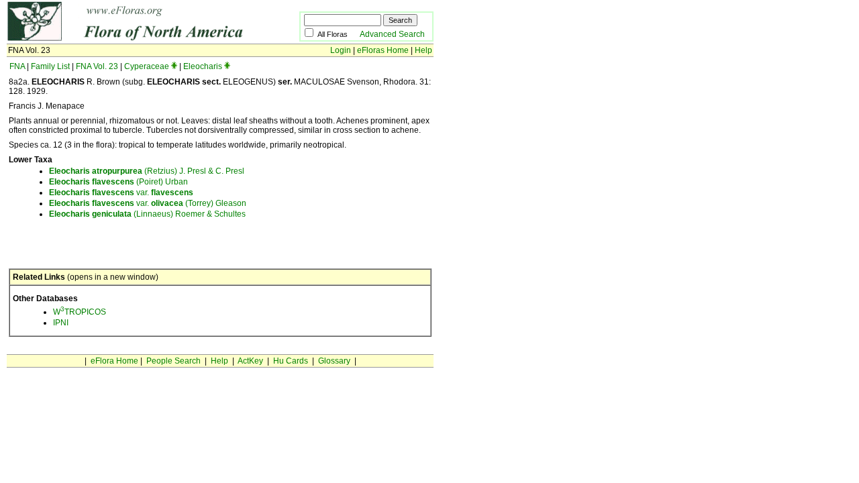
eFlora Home (114, 361)
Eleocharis (202, 66)
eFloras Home (383, 50)
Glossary (334, 361)
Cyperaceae (146, 66)
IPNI (60, 322)
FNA (17, 66)
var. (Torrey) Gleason (147, 203)
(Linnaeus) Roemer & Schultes (147, 214)
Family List (50, 66)
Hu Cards (290, 361)
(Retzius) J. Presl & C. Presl (146, 171)
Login (340, 50)
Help (423, 50)
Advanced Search (392, 34)
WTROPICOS (79, 312)
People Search (173, 361)
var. (121, 192)
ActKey (250, 361)
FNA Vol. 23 (97, 66)
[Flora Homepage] (132, 39)
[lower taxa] (174, 66)
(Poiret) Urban (118, 181)
